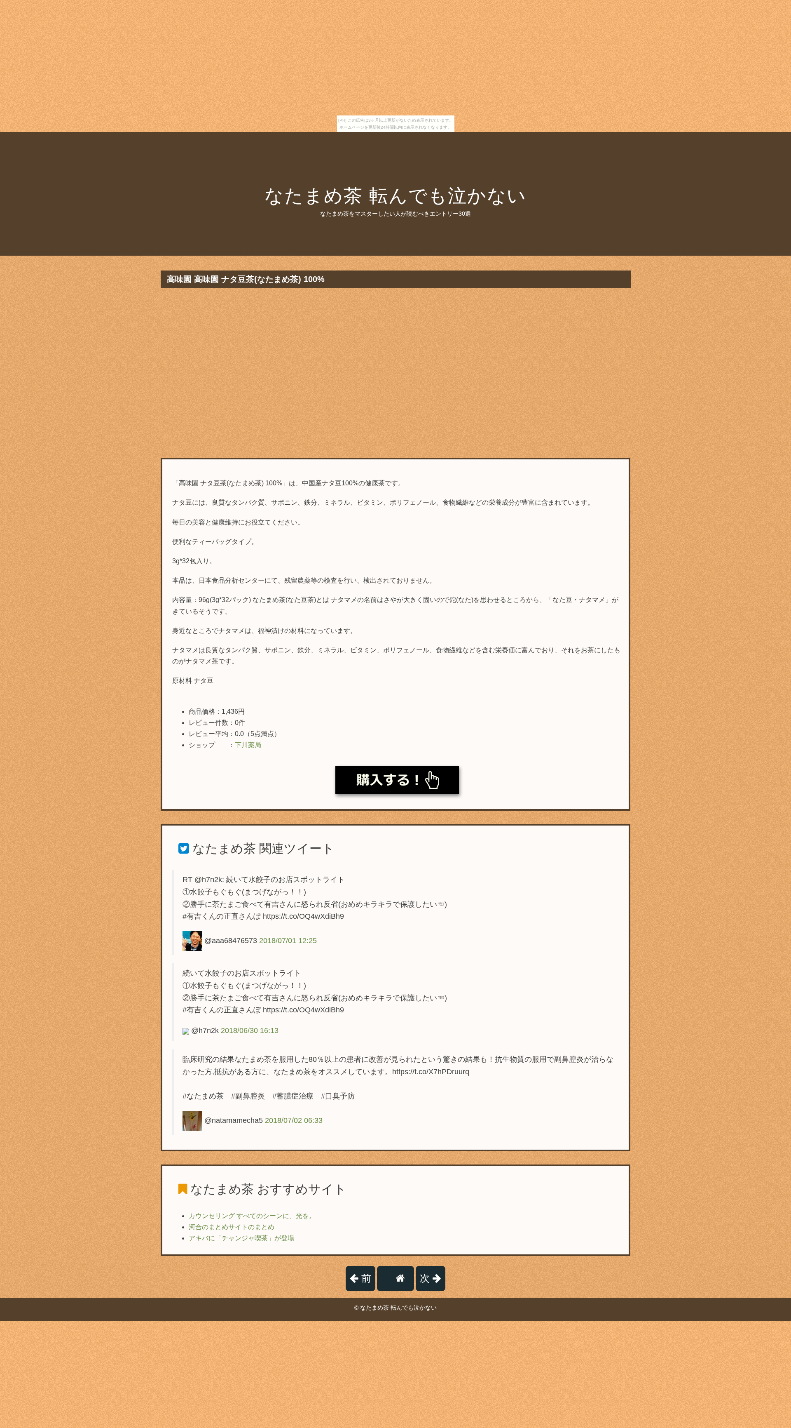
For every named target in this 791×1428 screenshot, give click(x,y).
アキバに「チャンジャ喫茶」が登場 (241, 1238)
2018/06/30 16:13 (249, 1030)
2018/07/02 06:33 (294, 1120)
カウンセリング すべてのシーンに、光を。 (252, 1215)
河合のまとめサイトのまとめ (231, 1226)
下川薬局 (248, 744)
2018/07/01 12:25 (288, 940)
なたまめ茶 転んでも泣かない (395, 195)
